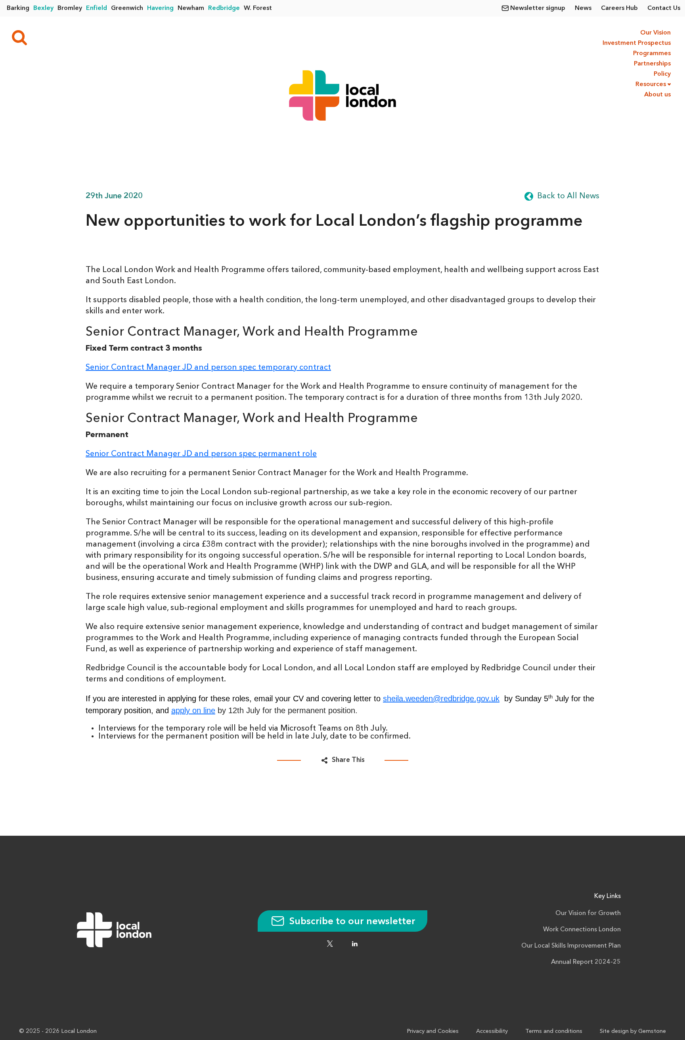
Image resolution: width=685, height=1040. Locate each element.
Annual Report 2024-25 (586, 962)
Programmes (652, 53)
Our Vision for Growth (588, 913)
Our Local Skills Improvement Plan (571, 946)
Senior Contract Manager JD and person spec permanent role (201, 454)
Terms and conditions (553, 1031)
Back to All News (568, 196)
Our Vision (655, 33)
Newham (191, 8)
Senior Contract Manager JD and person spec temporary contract (208, 368)
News (583, 8)
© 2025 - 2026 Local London (58, 1031)
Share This (348, 760)
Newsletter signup (537, 8)
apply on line (193, 710)
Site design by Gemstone (633, 1031)
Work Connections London (582, 930)
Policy (662, 74)
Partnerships (652, 64)
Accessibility (492, 1031)
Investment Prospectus (636, 43)
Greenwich (127, 8)
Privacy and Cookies (433, 1031)
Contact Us (663, 8)
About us (657, 95)
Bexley (43, 8)
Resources (650, 84)
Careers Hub (619, 8)
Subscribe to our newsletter (351, 922)
